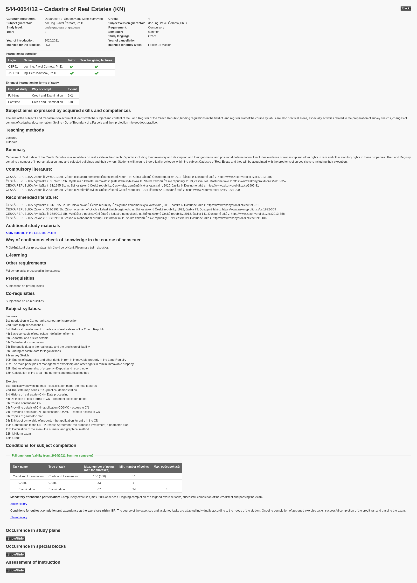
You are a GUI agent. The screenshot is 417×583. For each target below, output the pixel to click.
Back (406, 8)
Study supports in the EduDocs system (31, 233)
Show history (18, 504)
